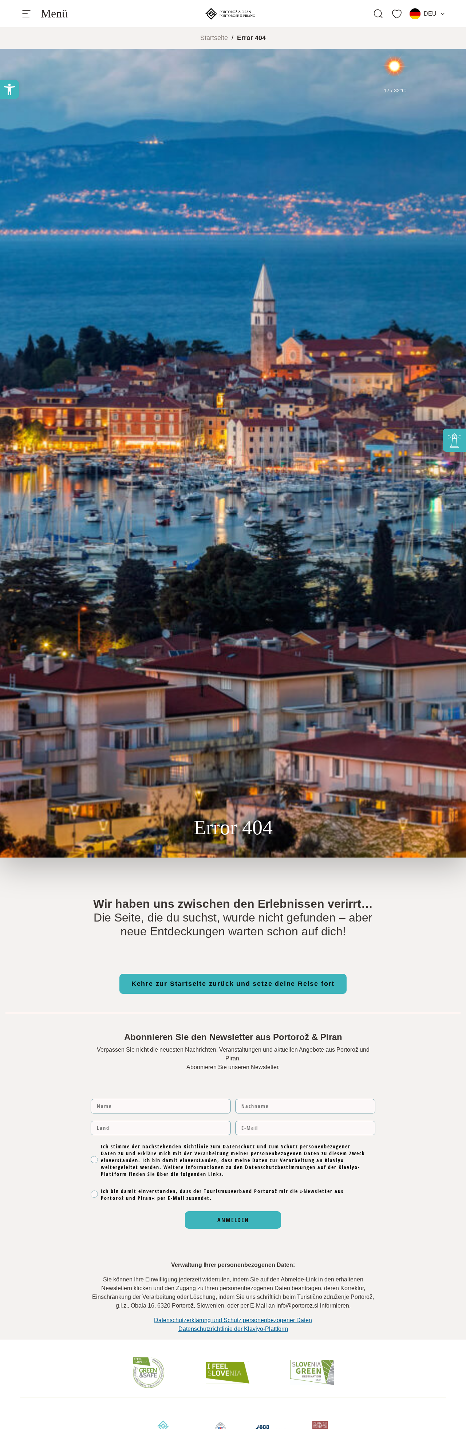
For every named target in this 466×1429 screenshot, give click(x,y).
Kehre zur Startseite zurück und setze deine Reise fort (233, 983)
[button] (9, 89)
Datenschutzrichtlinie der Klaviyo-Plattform (233, 1329)
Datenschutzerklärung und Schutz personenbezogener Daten (233, 1320)
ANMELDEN (233, 1220)
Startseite (214, 37)
